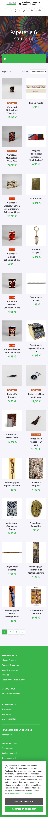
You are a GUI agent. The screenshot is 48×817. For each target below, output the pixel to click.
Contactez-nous (8, 748)
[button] (21, 660)
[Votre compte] (32, 10)
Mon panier (6, 714)
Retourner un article (10, 758)
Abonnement (7, 735)
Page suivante (22, 632)
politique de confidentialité (21, 793)
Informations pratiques (11, 693)
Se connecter (7, 709)
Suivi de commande (10, 753)
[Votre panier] (39, 10)
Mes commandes (9, 719)
